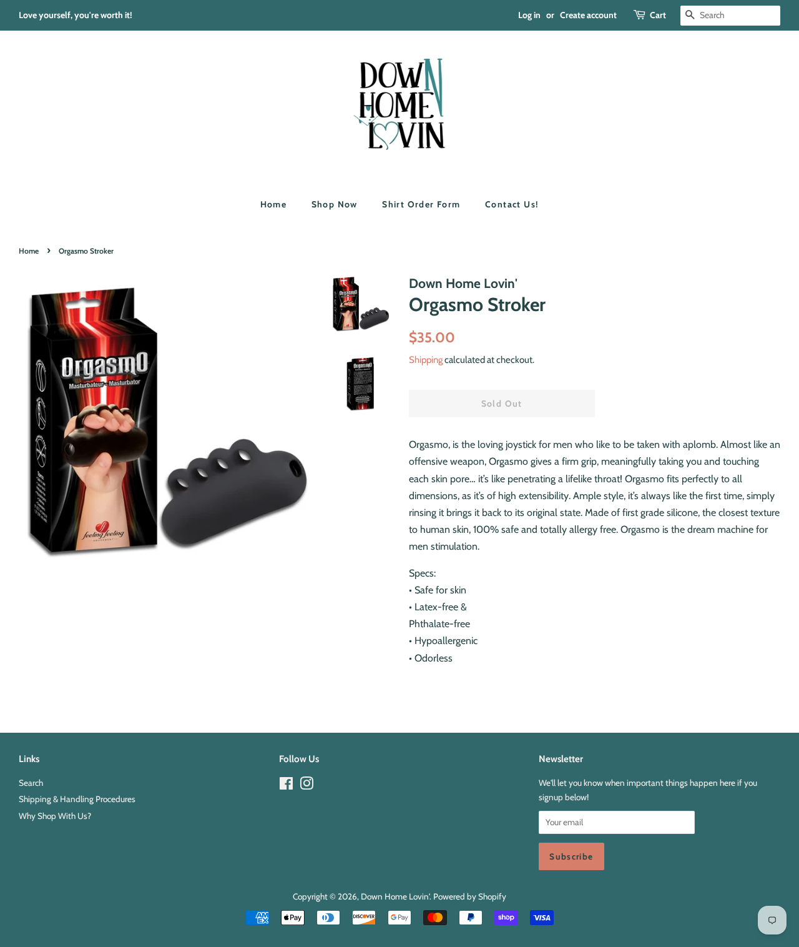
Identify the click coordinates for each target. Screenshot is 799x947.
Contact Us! (512, 204)
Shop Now (334, 204)
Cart (658, 15)
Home (273, 204)
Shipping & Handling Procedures (77, 799)
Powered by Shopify (469, 896)
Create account (588, 15)
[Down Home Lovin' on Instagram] (306, 786)
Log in (529, 15)
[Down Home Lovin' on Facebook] (286, 786)
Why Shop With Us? (55, 816)
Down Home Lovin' (395, 896)
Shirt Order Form (421, 204)
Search (31, 783)
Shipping (426, 359)
